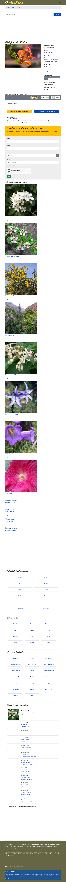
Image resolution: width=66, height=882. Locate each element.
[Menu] (60, 2)
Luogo (9, 159)
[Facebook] (9, 860)
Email (8, 145)
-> (5, 221)
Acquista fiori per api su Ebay (47, 111)
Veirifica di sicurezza (13, 166)
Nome (9, 138)
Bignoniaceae (48, 52)
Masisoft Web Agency (17, 866)
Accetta (7, 878)
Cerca (57, 14)
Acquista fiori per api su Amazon (19, 111)
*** (7, 221)
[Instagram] (12, 860)
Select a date (10, 152)
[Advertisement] (33, 28)
